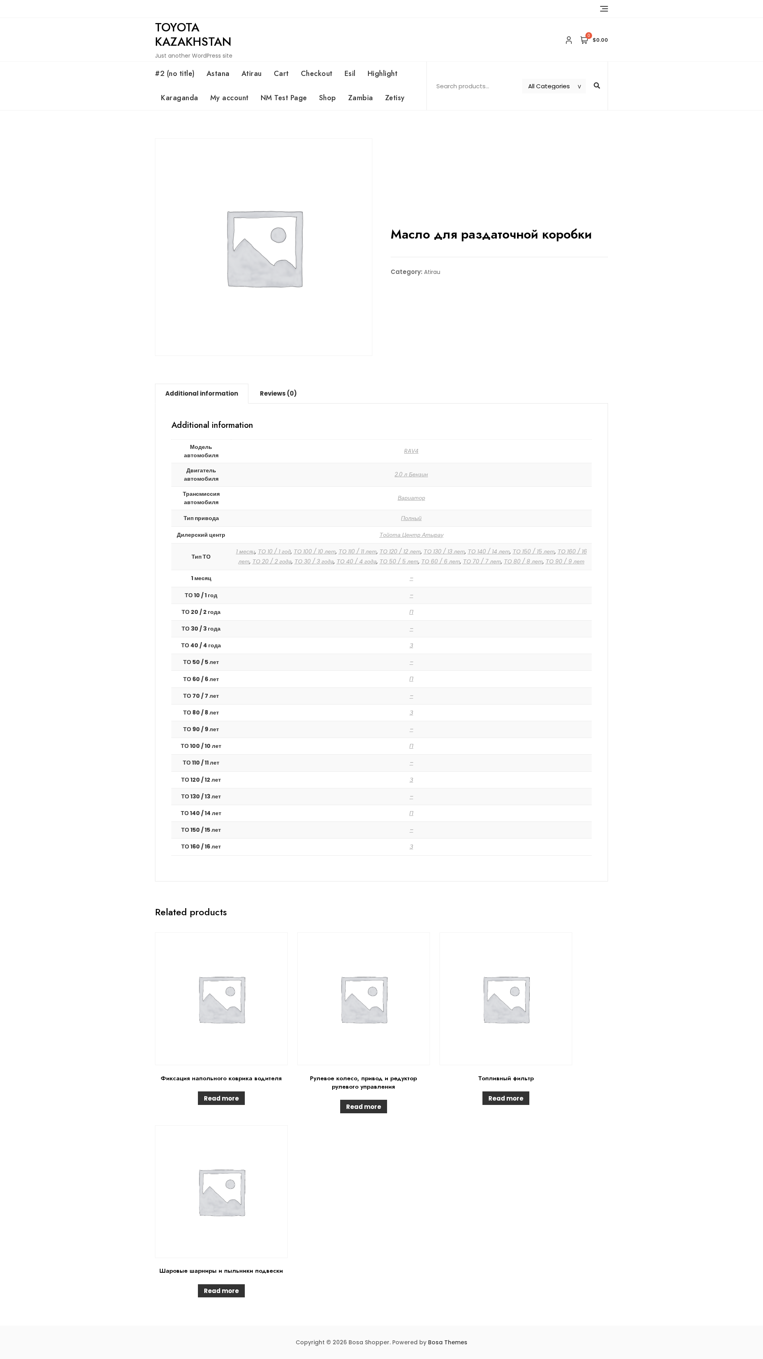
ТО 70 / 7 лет (482, 561)
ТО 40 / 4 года (357, 561)
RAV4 (411, 451)
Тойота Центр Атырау (411, 535)
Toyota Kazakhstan (193, 34)
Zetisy (395, 98)
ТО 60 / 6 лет (440, 561)
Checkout (317, 73)
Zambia (360, 98)
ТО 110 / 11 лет (358, 551)
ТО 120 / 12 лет (400, 551)
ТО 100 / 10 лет (315, 551)
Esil (350, 73)
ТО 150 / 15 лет (534, 551)
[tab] (201, 394)
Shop (327, 98)
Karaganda (179, 98)
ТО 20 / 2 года (272, 561)
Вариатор (411, 498)
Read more (221, 1098)
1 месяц (245, 551)
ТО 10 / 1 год (274, 551)
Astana (218, 73)
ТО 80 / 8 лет (523, 561)
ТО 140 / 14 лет (489, 551)
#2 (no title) (175, 73)
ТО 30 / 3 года (314, 561)
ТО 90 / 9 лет (565, 561)
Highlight (383, 73)
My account (229, 98)
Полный (411, 518)
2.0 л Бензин (411, 474)
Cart (281, 73)
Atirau (252, 73)
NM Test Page (284, 98)
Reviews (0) (278, 393)
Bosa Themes (447, 1342)
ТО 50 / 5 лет (399, 561)
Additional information (201, 393)
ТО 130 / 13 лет (444, 551)
